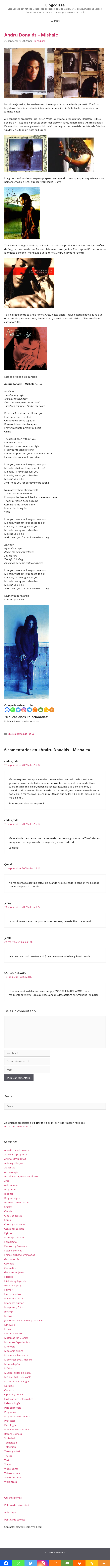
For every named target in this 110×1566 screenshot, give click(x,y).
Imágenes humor (14, 1303)
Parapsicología (12, 1407)
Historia (8, 1276)
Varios (7, 1460)
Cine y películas (13, 1215)
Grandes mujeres (14, 1272)
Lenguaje (9, 1324)
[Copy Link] (46, 709)
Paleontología (12, 1403)
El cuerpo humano (14, 1237)
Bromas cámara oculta (17, 1202)
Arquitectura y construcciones (21, 1176)
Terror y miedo (12, 1451)
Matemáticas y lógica (16, 1337)
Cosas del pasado (14, 1228)
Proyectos (9, 1420)
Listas (7, 1329)
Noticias (9, 1385)
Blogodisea (55, 5)
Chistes (8, 1207)
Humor (8, 1289)
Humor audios (12, 1294)
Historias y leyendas (15, 1281)
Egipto (8, 1233)
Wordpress (10, 1481)
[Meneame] (35, 709)
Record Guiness (13, 1433)
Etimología (10, 1241)
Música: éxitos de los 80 (17, 1372)
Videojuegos (11, 1468)
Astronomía (11, 1185)
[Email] (40, 709)
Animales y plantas (15, 1158)
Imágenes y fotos (13, 1307)
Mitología (9, 1346)
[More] (51, 709)
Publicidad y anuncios (17, 1429)
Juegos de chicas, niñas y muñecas (23, 1320)
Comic (7, 1220)
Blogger (8, 1193)
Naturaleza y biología (16, 1381)
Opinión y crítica (13, 1394)
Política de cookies (14, 1519)
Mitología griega (13, 1350)
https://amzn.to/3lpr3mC (18, 1126)
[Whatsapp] (12, 709)
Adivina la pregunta (15, 1154)
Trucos (8, 1455)
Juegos (8, 1316)
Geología (9, 1263)
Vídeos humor (12, 1473)
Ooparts (9, 1390)
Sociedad (9, 1438)
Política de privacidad (16, 1505)
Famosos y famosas (15, 1246)
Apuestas (9, 1167)
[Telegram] (29, 709)
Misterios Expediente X (17, 1342)
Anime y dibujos (13, 1163)
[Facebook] (7, 709)
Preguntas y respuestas (17, 1416)
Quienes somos (13, 1497)
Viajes (7, 1464)
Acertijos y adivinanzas (17, 1150)
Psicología (10, 1425)
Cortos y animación (15, 1224)
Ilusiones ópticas (13, 1298)
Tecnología (10, 1442)
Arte (6, 1180)
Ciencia (8, 1211)
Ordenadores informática (18, 1399)
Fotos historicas (13, 1250)
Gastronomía (11, 1259)
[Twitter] (18, 709)
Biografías (10, 1189)
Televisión (10, 1447)
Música (8, 1368)
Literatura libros (13, 1333)
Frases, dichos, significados (19, 1254)
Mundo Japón (12, 1364)
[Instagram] (23, 709)
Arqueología (11, 1172)
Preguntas (10, 1412)
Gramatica (10, 1268)
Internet (8, 1311)
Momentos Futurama (16, 1355)
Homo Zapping (12, 1285)
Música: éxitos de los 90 (21, 733)
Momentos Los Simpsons (18, 1359)
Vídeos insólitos (13, 1477)
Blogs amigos (12, 1198)
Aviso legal (10, 1512)
